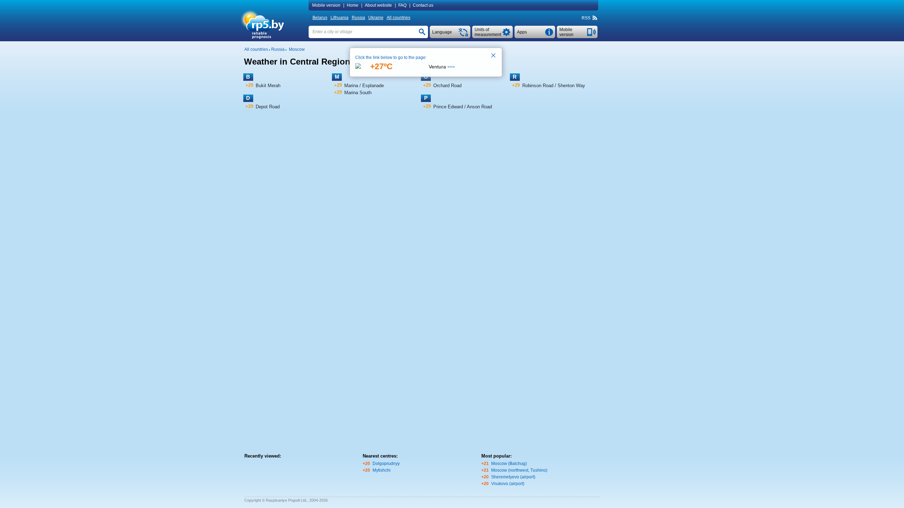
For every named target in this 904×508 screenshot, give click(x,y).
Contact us (423, 5)
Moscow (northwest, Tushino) (519, 470)
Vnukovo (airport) (507, 483)
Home (352, 5)
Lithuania (340, 17)
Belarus (320, 17)
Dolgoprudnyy (386, 463)
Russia (358, 17)
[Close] (493, 56)
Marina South (357, 92)
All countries (398, 17)
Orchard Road (447, 85)
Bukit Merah (268, 85)
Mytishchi (382, 470)
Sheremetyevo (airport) (513, 476)
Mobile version (326, 5)
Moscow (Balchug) (509, 463)
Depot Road (268, 106)
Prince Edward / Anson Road (462, 106)
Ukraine (375, 17)
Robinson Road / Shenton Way (553, 85)
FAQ (402, 5)
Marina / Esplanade (364, 85)
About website (378, 5)
